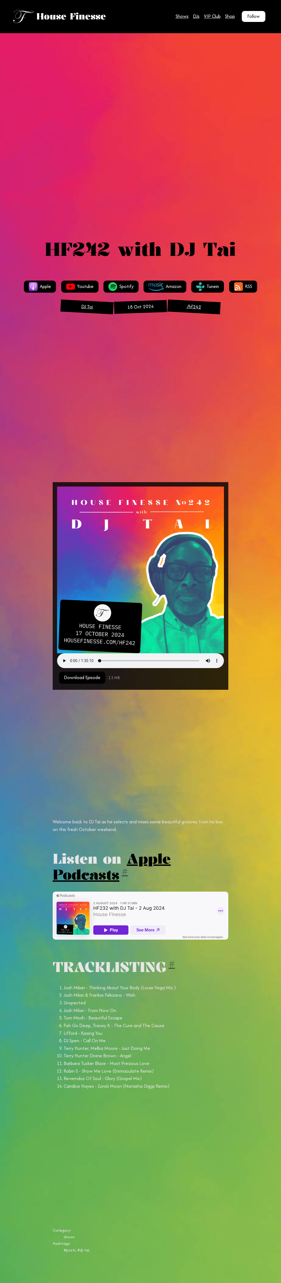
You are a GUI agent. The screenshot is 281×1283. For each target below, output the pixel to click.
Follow (253, 16)
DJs (196, 16)
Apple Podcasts (112, 866)
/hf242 (194, 306)
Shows (182, 16)
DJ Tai (87, 306)
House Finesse (71, 16)
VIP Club (212, 16)
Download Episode (82, 677)
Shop (230, 16)
